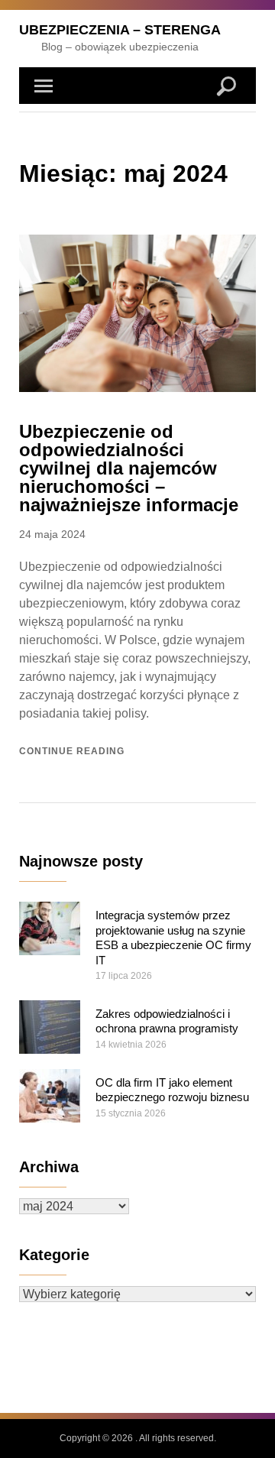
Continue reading (72, 751)
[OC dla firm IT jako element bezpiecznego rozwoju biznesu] (49, 1096)
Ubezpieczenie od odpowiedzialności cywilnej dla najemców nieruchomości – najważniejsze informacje (128, 468)
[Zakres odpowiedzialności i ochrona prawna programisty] (49, 1027)
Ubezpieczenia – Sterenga (120, 29)
